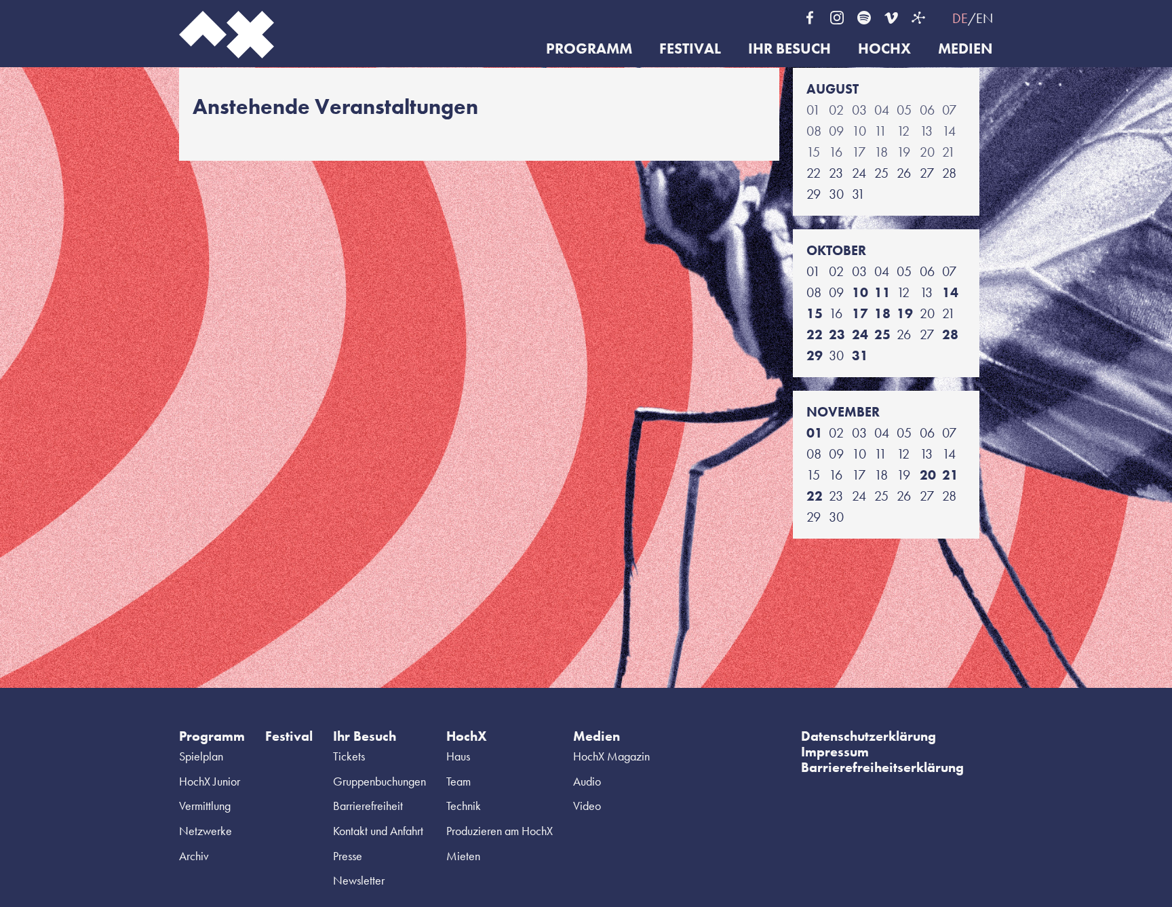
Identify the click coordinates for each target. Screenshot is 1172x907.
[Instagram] (837, 17)
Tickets (349, 756)
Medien (965, 49)
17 (860, 313)
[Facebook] (810, 17)
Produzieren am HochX (499, 830)
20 (928, 475)
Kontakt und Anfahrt (378, 830)
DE (960, 18)
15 (814, 313)
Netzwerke (205, 830)
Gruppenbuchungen (379, 781)
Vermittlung (205, 805)
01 (814, 433)
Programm (589, 49)
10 (860, 292)
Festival (690, 49)
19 (905, 313)
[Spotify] (864, 17)
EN (984, 18)
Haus (458, 756)
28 (950, 334)
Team (458, 781)
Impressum (835, 751)
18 (882, 313)
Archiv (194, 856)
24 (860, 334)
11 (882, 292)
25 (882, 334)
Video (587, 805)
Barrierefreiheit (368, 805)
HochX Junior (209, 781)
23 (837, 334)
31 (860, 355)
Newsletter (359, 880)
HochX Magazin (611, 756)
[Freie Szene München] (918, 17)
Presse (347, 856)
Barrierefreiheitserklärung (882, 767)
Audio (587, 781)
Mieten (463, 856)
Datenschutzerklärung (868, 736)
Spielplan (201, 756)
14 (950, 292)
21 (950, 475)
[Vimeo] (891, 17)
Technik (463, 805)
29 (814, 355)
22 (814, 334)
